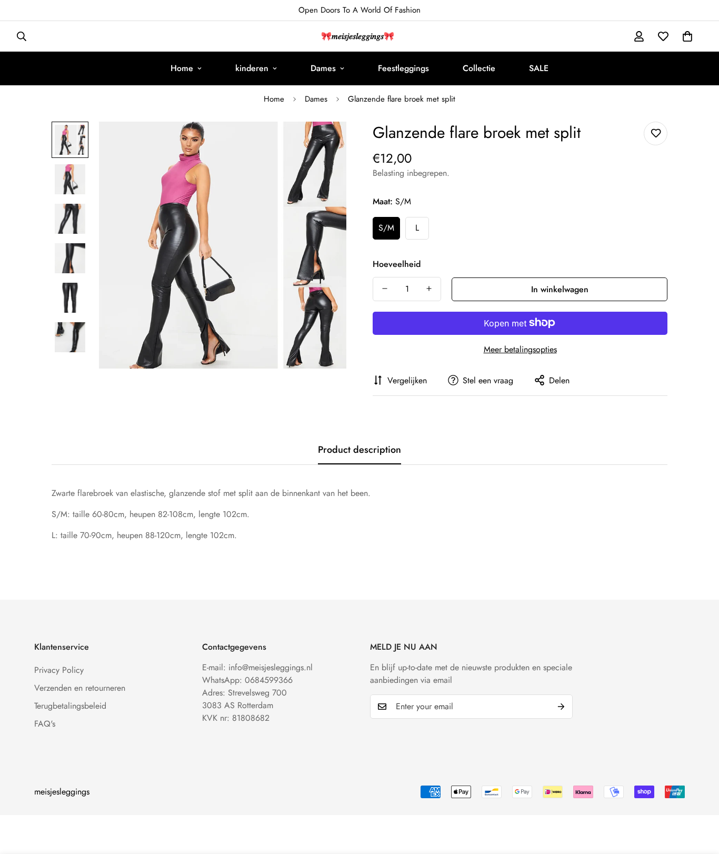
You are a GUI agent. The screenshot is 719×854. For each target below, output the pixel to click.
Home (182, 68)
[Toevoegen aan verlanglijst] (655, 133)
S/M (386, 228)
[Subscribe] (561, 706)
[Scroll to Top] (698, 797)
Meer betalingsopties (520, 349)
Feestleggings (403, 68)
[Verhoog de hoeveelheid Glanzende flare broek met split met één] (429, 288)
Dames (323, 68)
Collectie (479, 68)
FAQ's (44, 724)
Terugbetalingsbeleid (70, 706)
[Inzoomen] (324, 144)
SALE (538, 68)
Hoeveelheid (397, 263)
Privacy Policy (59, 670)
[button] (687, 36)
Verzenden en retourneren (79, 688)
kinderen (251, 68)
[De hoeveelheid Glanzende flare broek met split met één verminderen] (384, 288)
